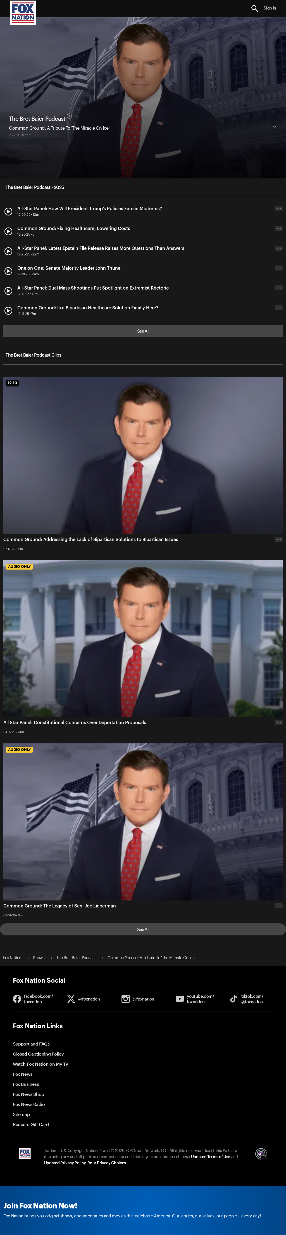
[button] (254, 8)
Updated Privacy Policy (65, 1163)
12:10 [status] (12, 383)
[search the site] (254, 8)
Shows (38, 958)
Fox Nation (12, 958)
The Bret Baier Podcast (37, 119)
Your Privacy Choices (107, 1163)
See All (143, 331)
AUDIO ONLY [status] (19, 566)
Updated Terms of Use (210, 1157)
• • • (279, 208)
